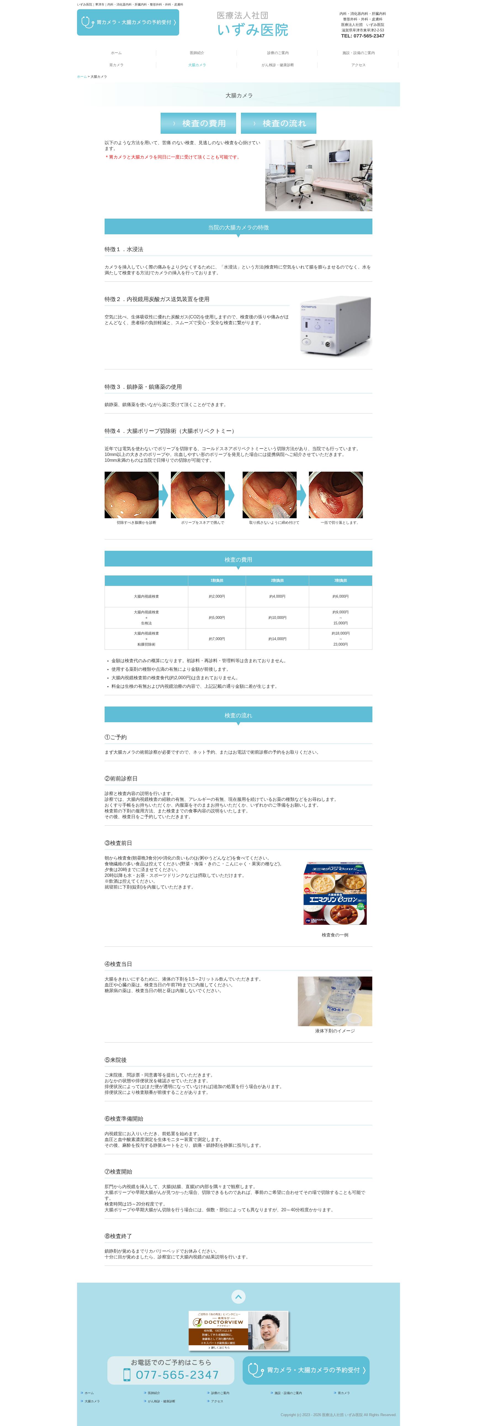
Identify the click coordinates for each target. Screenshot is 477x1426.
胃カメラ (116, 65)
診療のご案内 (278, 53)
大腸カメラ (197, 65)
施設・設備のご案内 (359, 53)
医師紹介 (197, 53)
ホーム (116, 53)
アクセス (358, 65)
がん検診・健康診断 (278, 65)
